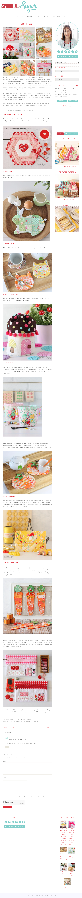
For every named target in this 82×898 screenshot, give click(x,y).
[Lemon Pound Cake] (67, 219)
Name (4, 777)
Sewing (12, 719)
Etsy (12, 721)
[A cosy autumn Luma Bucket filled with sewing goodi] (73, 127)
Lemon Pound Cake (67, 233)
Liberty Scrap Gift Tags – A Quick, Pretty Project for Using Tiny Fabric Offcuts (71, 836)
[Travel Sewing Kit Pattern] (67, 153)
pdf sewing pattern (19, 721)
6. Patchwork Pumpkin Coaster (12, 439)
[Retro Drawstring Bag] (67, 186)
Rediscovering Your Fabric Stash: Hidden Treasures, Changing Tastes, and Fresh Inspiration (63, 836)
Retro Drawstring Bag (67, 199)
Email (4, 783)
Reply (7, 746)
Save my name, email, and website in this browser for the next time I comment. (23, 796)
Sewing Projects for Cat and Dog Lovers (63, 858)
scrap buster (29, 721)
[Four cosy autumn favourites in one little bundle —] (61, 119)
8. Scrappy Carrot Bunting (10, 562)
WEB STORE (61, 101)
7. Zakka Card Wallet (9, 496)
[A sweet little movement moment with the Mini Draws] (73, 112)
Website (5, 789)
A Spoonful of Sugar (19, 7)
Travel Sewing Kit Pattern (67, 166)
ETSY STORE (73, 101)
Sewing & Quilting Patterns (23, 719)
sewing (36, 721)
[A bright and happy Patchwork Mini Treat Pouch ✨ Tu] (61, 127)
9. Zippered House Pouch (10, 636)
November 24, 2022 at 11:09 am (17, 739)
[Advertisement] (68, 249)
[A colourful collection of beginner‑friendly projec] (73, 119)
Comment (5, 761)
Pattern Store (6, 85)
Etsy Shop (23, 85)
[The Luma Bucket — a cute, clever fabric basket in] (61, 112)
